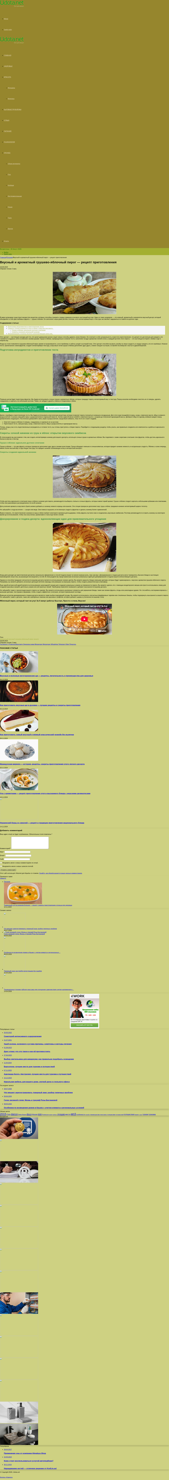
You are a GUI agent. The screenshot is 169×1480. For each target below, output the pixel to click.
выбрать (55, 1114)
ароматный (4, 639)
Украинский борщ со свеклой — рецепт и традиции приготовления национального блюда (42, 823)
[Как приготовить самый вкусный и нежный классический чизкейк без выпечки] (19, 731)
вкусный (12, 639)
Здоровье (8, 66)
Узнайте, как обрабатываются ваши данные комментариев (60, 873)
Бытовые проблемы (12, 109)
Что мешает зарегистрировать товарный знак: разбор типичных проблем (30, 929)
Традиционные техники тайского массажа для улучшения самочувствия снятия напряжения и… (39, 989)
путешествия (129, 1114)
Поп (9, 174)
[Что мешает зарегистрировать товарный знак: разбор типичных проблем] (14, 927)
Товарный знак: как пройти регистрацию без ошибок (23, 971)
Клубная (11, 185)
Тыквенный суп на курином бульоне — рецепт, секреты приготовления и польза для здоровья (38, 905)
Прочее (7, 153)
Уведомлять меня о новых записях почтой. (17, 866)
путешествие (111, 1114)
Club (9, 1114)
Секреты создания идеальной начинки (26, 332)
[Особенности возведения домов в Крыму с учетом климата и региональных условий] (14, 951)
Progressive (45, 1114)
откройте (87, 1114)
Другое (10, 229)
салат (140, 1114)
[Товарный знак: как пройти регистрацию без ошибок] (14, 969)
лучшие (61, 1114)
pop (40, 1114)
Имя (2, 852)
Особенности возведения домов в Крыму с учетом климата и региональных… (32, 952)
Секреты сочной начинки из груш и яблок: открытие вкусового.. (30, 328)
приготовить (103, 1114)
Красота (7, 77)
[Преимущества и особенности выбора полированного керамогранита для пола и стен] (19, 1248)
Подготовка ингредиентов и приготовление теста (26, 327)
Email (2, 855)
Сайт (2, 859)
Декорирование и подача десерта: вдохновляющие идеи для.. (30, 334)
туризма (152, 1114)
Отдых (6, 120)
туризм (145, 1114)
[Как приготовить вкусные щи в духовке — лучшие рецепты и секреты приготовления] (19, 701)
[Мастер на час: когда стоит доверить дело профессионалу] (19, 1357)
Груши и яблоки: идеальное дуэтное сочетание (29, 330)
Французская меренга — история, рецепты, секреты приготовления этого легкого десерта (42, 764)
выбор (50, 1114)
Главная (3, 257)
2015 (3, 1114)
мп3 (73, 1114)
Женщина (11, 88)
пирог (31, 639)
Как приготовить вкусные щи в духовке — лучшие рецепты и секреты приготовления (40, 705)
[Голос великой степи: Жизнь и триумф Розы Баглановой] (25, 932)
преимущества (95, 1114)
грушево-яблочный (22, 639)
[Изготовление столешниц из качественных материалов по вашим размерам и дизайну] (19, 1401)
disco (29, 1114)
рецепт (36, 639)
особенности (80, 1114)
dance (14, 1114)
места (68, 1114)
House (10, 207)
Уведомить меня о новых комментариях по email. (20, 863)
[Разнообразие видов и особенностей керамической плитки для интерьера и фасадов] (19, 1204)
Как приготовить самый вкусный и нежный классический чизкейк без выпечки (37, 735)
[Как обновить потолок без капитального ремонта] (19, 1335)
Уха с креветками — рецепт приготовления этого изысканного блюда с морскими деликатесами (45, 793)
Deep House (22, 1114)
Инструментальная (15, 196)
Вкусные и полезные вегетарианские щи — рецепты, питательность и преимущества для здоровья (46, 676)
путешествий (120, 1114)
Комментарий (5, 848)
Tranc (10, 218)
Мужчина (11, 99)
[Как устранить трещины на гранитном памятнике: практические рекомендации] (19, 1379)
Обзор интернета (14, 164)
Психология (9, 142)
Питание (8, 131)
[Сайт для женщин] (12, 6)
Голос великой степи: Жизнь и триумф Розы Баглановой (24, 934)
